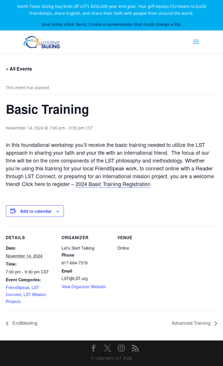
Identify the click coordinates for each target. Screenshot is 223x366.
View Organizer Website (84, 286)
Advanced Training (192, 323)
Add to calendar (36, 211)
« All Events (19, 68)
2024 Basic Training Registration (112, 183)
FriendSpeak (17, 287)
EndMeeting (24, 323)
